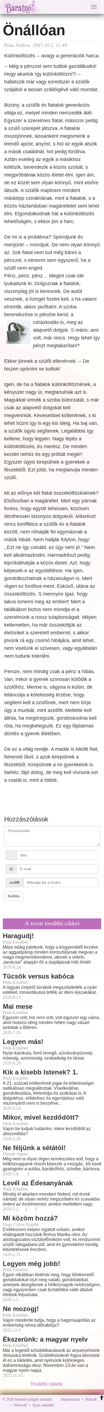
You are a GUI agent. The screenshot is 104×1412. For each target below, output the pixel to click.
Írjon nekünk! (43, 1405)
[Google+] (68, 1405)
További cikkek (47, 1384)
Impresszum (70, 1399)
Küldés (14, 896)
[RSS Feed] (86, 1405)
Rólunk (91, 1399)
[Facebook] (59, 1405)
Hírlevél (20, 1405)
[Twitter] (77, 1405)
